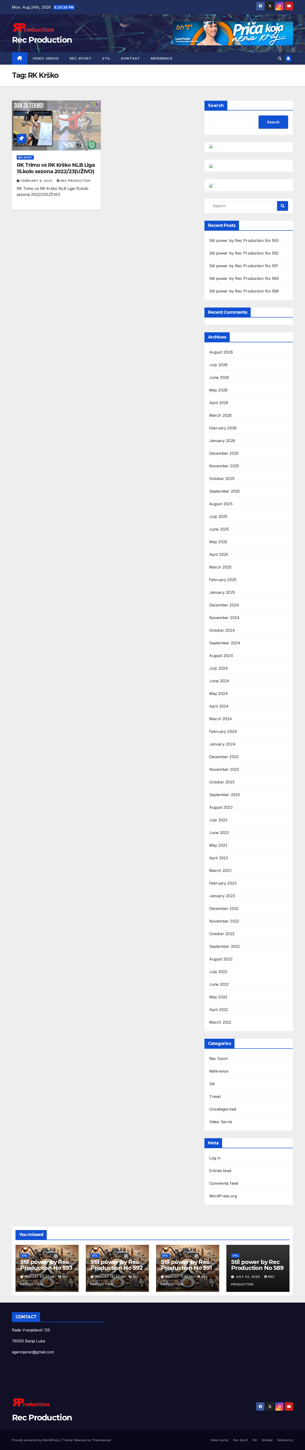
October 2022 (221, 933)
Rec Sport (81, 58)
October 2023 (221, 782)
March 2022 (220, 1022)
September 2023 (224, 794)
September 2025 (224, 491)
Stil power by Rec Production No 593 (244, 240)
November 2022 (224, 921)
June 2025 (219, 529)
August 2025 (221, 503)
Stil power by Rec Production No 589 (244, 278)
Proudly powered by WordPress (36, 1440)
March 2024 (220, 718)
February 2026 (223, 428)
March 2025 (220, 567)
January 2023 (222, 895)
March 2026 (220, 415)
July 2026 (218, 364)
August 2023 (221, 807)
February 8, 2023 (37, 181)
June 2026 (219, 377)
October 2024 (222, 630)
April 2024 (219, 706)
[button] (280, 58)
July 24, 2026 (248, 1276)
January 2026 (222, 440)
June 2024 (219, 680)
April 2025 (218, 554)
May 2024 (218, 693)
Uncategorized (222, 1109)
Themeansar (101, 1440)
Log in (214, 1158)
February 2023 (223, 883)
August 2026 (221, 352)
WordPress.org (223, 1196)
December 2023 (224, 756)
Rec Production (42, 40)
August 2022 (221, 959)
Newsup (80, 1440)
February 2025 (223, 579)
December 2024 (224, 605)
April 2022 (218, 1009)
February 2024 (223, 731)
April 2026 (219, 402)
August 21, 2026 (40, 1276)
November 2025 (224, 466)
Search (216, 105)
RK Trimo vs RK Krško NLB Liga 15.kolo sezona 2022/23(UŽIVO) (56, 168)
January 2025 (222, 592)
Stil (106, 58)
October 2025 (221, 478)
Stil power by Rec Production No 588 (244, 291)
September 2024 (224, 643)
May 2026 (218, 390)
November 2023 (224, 769)
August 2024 (221, 655)
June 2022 (219, 984)
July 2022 (218, 971)
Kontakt (130, 58)
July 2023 (218, 820)
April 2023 (218, 857)
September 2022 (224, 946)
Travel (215, 1096)
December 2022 (224, 908)
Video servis (46, 58)
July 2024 (218, 668)
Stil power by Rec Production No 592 (244, 253)
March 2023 (220, 870)
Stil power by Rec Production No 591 (243, 265)
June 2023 (219, 832)
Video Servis (220, 1121)
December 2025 (224, 453)
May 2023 (218, 845)
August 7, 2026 (179, 1276)
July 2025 (218, 516)
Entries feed (220, 1170)
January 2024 (222, 744)
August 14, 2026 (110, 1276)
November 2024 (224, 617)
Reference (162, 58)
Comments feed (223, 1183)
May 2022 (218, 997)
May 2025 (218, 541)
